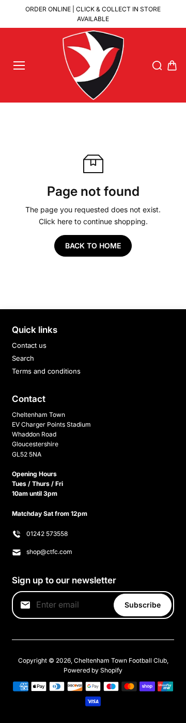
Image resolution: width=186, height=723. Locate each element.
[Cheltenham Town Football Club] (93, 65)
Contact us (29, 345)
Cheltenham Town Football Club (120, 660)
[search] (157, 65)
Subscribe (143, 604)
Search (23, 358)
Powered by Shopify (93, 670)
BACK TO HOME (93, 245)
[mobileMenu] (19, 65)
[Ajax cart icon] (172, 65)
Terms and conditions (46, 371)
